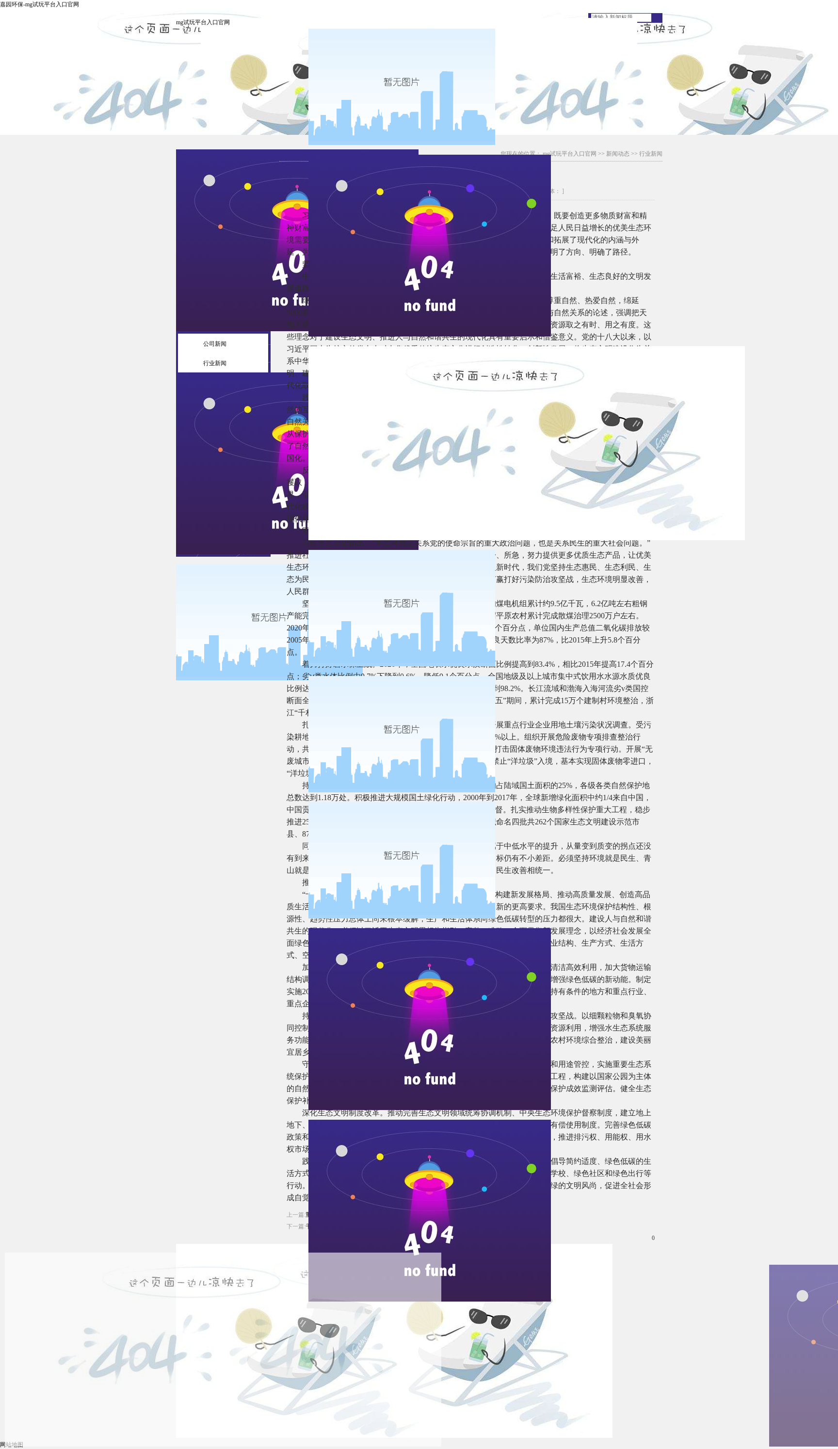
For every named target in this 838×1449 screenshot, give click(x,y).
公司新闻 (214, 343)
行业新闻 (214, 363)
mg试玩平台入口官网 (203, 22)
